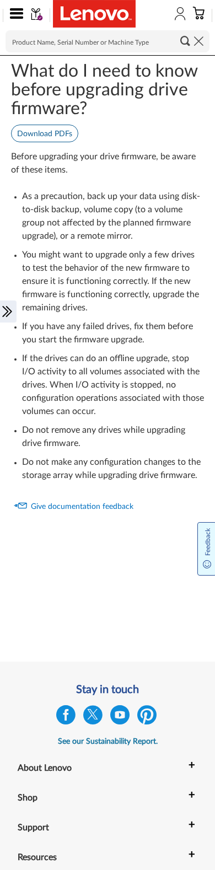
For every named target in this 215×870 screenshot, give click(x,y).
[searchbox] (107, 41)
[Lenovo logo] (94, 14)
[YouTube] (120, 717)
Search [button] (185, 40)
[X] (93, 717)
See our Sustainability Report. (108, 741)
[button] (14, 15)
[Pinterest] (147, 717)
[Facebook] (66, 717)
